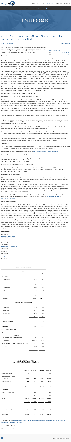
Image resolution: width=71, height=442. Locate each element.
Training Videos (51, 8)
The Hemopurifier (33, 3)
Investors (59, 3)
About (43, 3)
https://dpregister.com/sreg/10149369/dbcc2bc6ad (45, 151)
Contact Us (67, 3)
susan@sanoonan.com (6, 256)
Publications (42, 8)
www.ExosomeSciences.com (8, 198)
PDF (68, 52)
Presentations (28, 8)
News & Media (50, 3)
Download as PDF (66, 43)
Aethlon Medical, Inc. (58, 438)
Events (36, 8)
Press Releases (19, 8)
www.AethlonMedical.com (52, 196)
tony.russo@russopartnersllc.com (9, 246)
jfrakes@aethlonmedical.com (8, 236)
